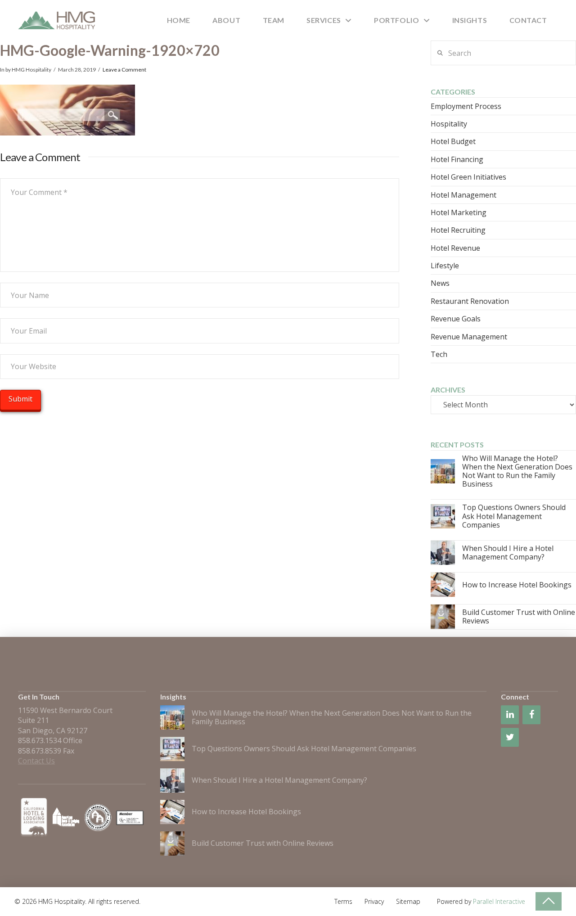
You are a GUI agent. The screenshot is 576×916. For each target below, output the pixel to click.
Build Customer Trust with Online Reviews (518, 616)
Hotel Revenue (455, 248)
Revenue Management (469, 337)
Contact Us (36, 761)
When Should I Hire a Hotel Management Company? (508, 552)
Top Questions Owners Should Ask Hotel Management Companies (514, 515)
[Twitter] (510, 737)
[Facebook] (531, 714)
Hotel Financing (457, 159)
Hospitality (449, 124)
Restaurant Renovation (470, 301)
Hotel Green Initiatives (468, 177)
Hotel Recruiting (458, 230)
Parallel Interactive (499, 901)
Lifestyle (445, 266)
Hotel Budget (453, 141)
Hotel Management (463, 195)
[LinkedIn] (510, 714)
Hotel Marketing (458, 212)
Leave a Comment (124, 69)
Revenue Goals (456, 319)
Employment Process (466, 106)
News (440, 283)
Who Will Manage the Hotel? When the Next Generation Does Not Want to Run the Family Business (517, 471)
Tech (439, 354)
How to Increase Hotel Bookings (517, 585)
